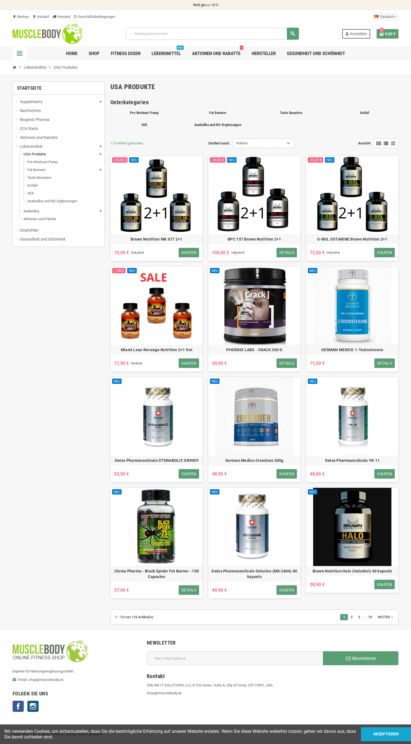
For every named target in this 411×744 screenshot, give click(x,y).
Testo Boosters (291, 113)
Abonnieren (363, 658)
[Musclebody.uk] (47, 33)
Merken (21, 17)
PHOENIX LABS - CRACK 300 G (254, 350)
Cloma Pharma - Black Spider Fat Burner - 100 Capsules (156, 574)
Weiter (386, 617)
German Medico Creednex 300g (254, 460)
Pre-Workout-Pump (144, 113)
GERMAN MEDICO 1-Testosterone (352, 350)
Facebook (18, 706)
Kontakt (40, 17)
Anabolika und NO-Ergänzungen (217, 125)
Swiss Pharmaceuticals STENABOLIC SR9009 (157, 460)
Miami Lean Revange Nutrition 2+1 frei (156, 350)
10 (370, 617)
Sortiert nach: (219, 143)
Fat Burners (217, 113)
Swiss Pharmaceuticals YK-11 (352, 460)
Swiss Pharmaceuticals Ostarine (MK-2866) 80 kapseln (254, 574)
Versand (63, 17)
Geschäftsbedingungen (94, 17)
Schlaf (364, 113)
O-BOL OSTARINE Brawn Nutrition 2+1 (352, 239)
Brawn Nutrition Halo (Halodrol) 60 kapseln (352, 571)
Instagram (33, 706)
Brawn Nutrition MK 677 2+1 (156, 239)
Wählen (242, 143)
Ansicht (364, 143)
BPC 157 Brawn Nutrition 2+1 (254, 239)
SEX (144, 125)
